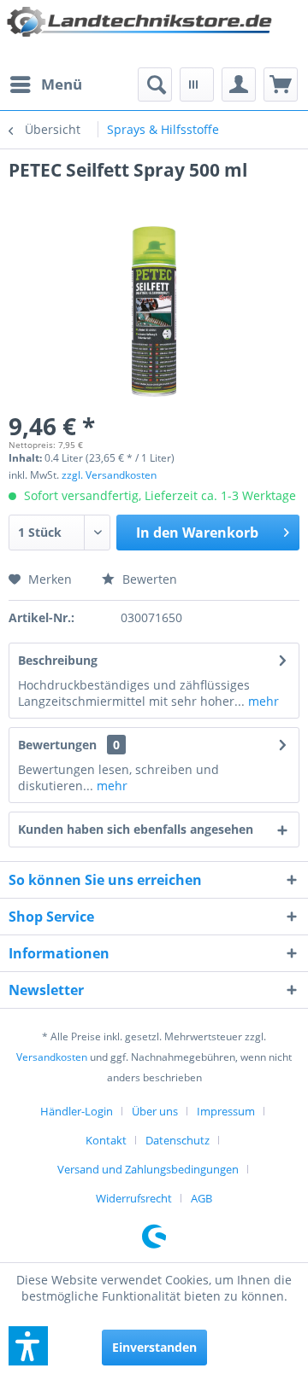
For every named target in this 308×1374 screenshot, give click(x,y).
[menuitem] (45, 84)
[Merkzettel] (197, 84)
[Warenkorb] (281, 84)
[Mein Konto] (239, 84)
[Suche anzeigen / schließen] (155, 84)
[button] (28, 1345)
